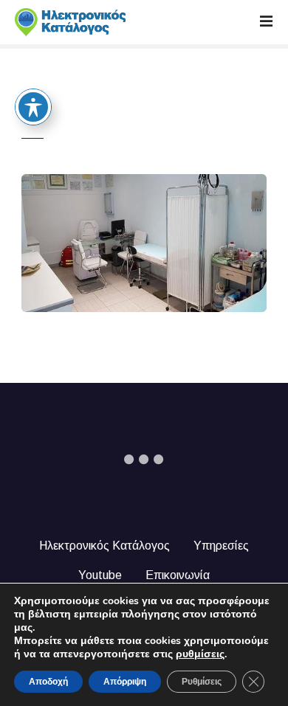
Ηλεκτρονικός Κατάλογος (104, 545)
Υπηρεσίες (221, 545)
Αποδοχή (48, 682)
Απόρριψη (124, 682)
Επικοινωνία (177, 575)
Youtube (100, 575)
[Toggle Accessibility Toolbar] (33, 107)
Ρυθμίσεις (202, 682)
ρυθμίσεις (200, 654)
